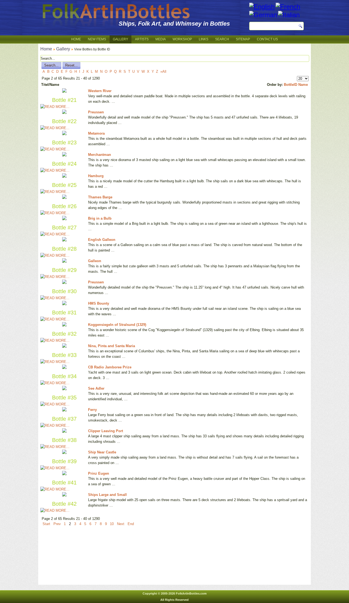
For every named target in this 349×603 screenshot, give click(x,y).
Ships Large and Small (107, 495)
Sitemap (243, 39)
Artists (142, 39)
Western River (100, 91)
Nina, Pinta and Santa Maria (111, 346)
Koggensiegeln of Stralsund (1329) (117, 325)
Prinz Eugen (98, 473)
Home (76, 39)
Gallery (120, 39)
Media (160, 39)
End (131, 524)
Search (222, 39)
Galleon (94, 261)
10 (112, 524)
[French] (288, 7)
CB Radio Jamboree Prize (109, 367)
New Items (97, 39)
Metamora (96, 133)
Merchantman (99, 155)
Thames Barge (100, 197)
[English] (262, 7)
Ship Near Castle (102, 452)
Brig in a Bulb (100, 218)
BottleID (290, 85)
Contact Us (267, 39)
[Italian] (289, 15)
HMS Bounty (98, 303)
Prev (57, 524)
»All (163, 71)
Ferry (92, 410)
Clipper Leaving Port (105, 431)
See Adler (96, 388)
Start (46, 524)
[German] (263, 15)
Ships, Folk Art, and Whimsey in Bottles (174, 23)
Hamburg (96, 176)
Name (303, 85)
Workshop (182, 39)
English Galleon (101, 240)
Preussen (96, 112)
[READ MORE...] (55, 107)
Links (203, 39)
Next (120, 524)
